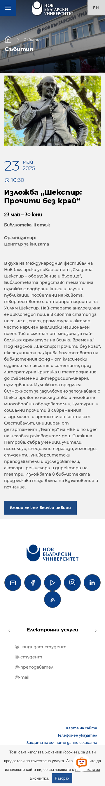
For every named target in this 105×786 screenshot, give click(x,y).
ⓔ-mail (22, 677)
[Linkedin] (92, 582)
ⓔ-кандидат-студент (40, 646)
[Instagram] (72, 582)
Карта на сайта (81, 728)
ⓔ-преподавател (34, 667)
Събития (32, 39)
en (96, 8)
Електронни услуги (52, 630)
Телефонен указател (77, 735)
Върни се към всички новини (40, 507)
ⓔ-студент (28, 657)
